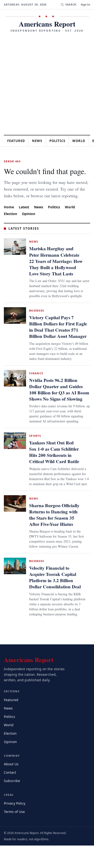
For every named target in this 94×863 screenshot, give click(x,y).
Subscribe (12, 798)
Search (70, 4)
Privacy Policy (15, 820)
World (72, 213)
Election (11, 220)
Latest (24, 213)
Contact (11, 790)
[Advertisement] (47, 82)
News (40, 141)
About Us (11, 781)
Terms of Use (15, 829)
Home (9, 213)
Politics (62, 141)
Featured (17, 141)
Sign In (85, 4)
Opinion (29, 220)
